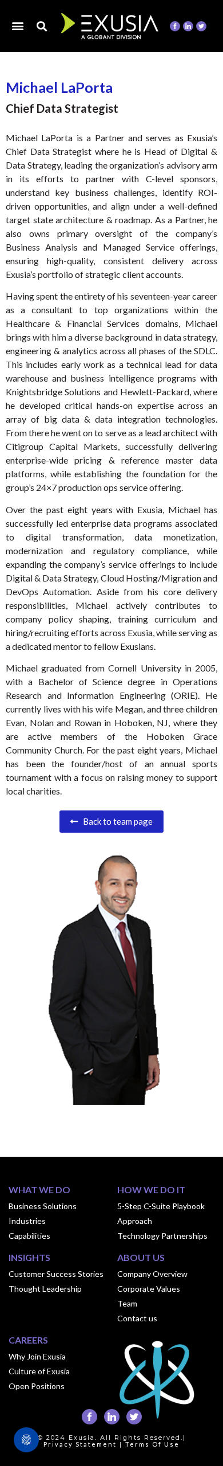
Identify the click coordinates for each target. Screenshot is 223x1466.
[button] (18, 25)
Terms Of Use (152, 1444)
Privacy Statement (80, 1444)
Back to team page (115, 821)
